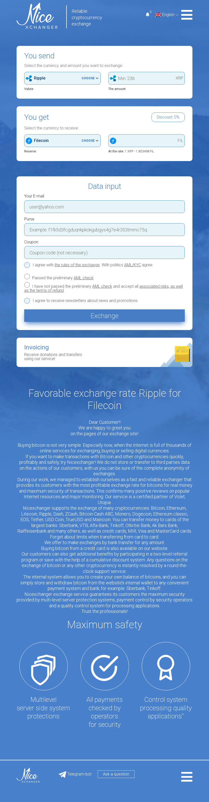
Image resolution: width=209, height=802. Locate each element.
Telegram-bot (79, 774)
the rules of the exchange (77, 264)
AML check (84, 277)
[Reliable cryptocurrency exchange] (37, 15)
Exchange (104, 316)
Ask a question (116, 774)
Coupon (31, 242)
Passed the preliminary (62, 277)
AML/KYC (132, 264)
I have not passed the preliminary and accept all (103, 288)
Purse (29, 219)
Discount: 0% (168, 117)
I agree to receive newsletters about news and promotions (85, 301)
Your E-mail (34, 196)
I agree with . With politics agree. (93, 265)
